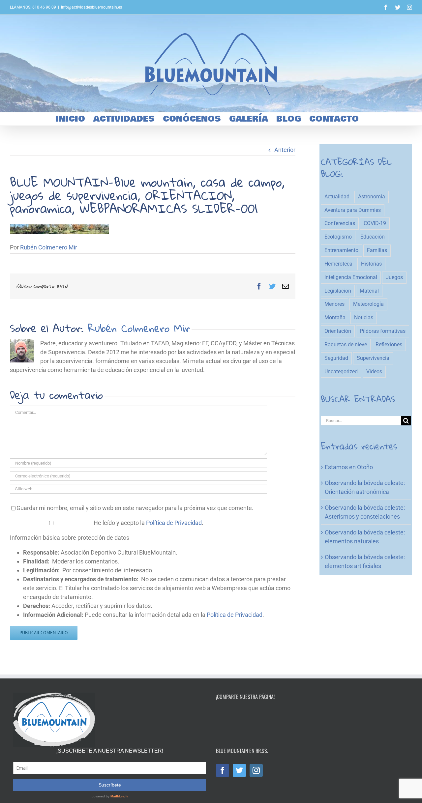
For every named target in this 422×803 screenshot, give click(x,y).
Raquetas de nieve (345, 344)
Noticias (363, 317)
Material (369, 291)
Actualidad (336, 196)
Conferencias (339, 223)
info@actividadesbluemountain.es (91, 7)
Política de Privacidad (174, 522)
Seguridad (336, 358)
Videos (374, 371)
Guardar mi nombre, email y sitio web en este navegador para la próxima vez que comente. (135, 507)
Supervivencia (373, 358)
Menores (334, 304)
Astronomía (371, 196)
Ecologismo (338, 237)
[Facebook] (222, 770)
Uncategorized (341, 371)
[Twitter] (239, 770)
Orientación (337, 331)
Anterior (284, 149)
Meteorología (368, 304)
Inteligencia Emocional (350, 277)
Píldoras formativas (383, 331)
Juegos (394, 277)
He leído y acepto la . (147, 522)
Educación (372, 237)
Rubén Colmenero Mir (48, 247)
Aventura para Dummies (352, 210)
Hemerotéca (338, 264)
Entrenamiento (341, 250)
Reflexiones (389, 344)
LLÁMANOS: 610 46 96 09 (33, 7)
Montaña (335, 317)
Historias (371, 264)
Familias (377, 250)
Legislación (337, 291)
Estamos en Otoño (349, 467)
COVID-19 (375, 223)
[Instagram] (256, 770)
